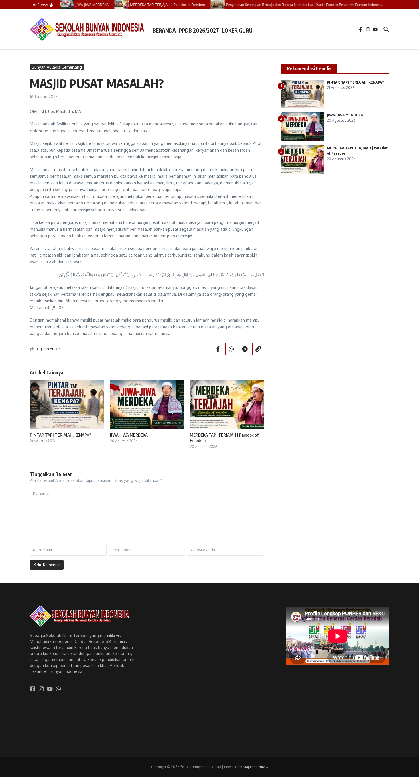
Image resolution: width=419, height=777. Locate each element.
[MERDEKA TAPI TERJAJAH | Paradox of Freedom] (114, 4)
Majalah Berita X (255, 767)
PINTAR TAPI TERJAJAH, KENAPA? (60, 434)
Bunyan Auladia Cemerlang (57, 67)
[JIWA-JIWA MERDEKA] (60, 4)
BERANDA (164, 30)
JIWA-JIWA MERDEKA (129, 434)
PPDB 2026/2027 (199, 30)
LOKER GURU (237, 30)
